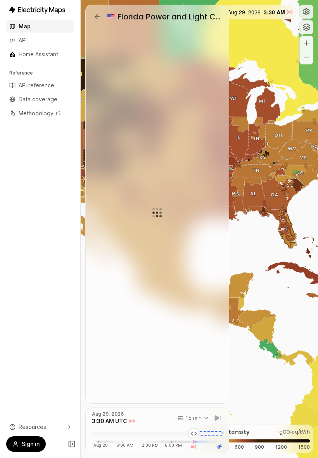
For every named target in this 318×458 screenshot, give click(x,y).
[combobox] (193, 418)
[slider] (193, 433)
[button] (306, 12)
